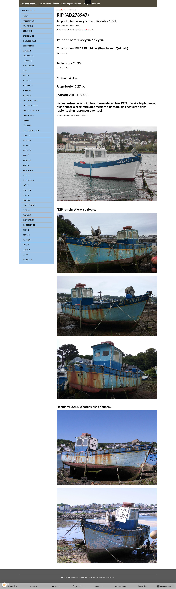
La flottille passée (59, 4)
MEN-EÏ (26, 155)
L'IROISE (26, 120)
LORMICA (26, 135)
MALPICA (26, 145)
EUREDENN (27, 51)
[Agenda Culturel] (164, 586)
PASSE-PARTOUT (29, 205)
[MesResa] (55, 586)
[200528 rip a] (107, 525)
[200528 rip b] (107, 447)
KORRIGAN (27, 91)
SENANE (26, 230)
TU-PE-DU (27, 240)
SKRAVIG (26, 235)
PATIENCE (26, 210)
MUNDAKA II (28, 170)
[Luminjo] (142, 586)
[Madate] (33, 586)
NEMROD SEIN (28, 180)
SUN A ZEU (88, 30)
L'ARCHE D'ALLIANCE (31, 101)
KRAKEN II (27, 96)
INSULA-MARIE (28, 66)
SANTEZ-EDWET (29, 225)
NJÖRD (25, 185)
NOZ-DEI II (27, 190)
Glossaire (77, 4)
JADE (25, 71)
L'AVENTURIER (28, 115)
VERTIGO (26, 250)
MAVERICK (27, 150)
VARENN (26, 245)
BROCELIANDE (28, 36)
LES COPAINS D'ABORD (31, 130)
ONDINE (26, 195)
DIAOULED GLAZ (29, 41)
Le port (70, 4)
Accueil (59, 10)
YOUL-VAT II (27, 260)
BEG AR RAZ (27, 31)
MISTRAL (26, 165)
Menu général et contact (91, 4)
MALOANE (27, 140)
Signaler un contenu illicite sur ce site (102, 577)
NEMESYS (26, 175)
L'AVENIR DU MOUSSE (31, 110)
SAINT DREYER (28, 220)
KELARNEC (27, 81)
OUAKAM (26, 200)
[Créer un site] (12, 586)
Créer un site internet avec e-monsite (74, 577)
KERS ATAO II (28, 86)
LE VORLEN (27, 125)
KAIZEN (26, 76)
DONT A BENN (28, 46)
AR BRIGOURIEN (29, 21)
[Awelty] (77, 586)
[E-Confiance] (120, 586)
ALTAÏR (25, 16)
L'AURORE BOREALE (30, 105)
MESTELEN (27, 160)
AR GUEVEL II (28, 26)
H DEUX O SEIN (28, 56)
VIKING (26, 255)
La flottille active (46, 4)
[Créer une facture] (99, 586)
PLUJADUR (27, 215)
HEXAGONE (27, 61)
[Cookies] (4, 585)
